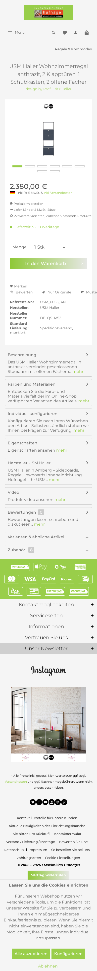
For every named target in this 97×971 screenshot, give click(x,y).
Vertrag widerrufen (48, 875)
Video (13, 492)
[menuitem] (15, 32)
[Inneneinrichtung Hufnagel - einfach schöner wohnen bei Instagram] (51, 803)
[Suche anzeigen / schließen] (54, 32)
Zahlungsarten (29, 858)
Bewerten (24, 292)
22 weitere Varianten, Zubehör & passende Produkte (53, 216)
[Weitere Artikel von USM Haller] (48, 106)
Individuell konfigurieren (32, 413)
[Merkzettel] (65, 32)
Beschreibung (22, 354)
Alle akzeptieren (31, 953)
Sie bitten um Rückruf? (31, 834)
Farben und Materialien (31, 384)
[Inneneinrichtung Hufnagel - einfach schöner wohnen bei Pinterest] (64, 803)
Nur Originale (59, 292)
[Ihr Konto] (76, 32)
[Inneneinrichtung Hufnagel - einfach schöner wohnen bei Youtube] (45, 803)
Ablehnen (48, 966)
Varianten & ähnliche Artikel (36, 537)
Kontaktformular (67, 834)
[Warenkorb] (87, 32)
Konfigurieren (68, 953)
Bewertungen (22, 512)
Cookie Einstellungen (62, 858)
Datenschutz (14, 850)
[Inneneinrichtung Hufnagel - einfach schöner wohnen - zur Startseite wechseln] (48, 12)
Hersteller (18, 463)
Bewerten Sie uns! (73, 842)
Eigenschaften (22, 443)
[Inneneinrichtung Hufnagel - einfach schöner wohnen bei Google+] (58, 803)
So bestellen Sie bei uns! (70, 850)
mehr (77, 371)
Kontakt (23, 818)
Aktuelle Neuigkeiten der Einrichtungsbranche (47, 826)
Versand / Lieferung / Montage (30, 842)
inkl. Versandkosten (58, 193)
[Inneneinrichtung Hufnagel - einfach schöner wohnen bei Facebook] (39, 803)
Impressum (38, 850)
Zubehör (20, 550)
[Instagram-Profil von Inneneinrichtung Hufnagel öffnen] (48, 671)
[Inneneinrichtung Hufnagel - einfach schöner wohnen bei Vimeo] (33, 803)
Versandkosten (16, 781)
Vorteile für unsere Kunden (55, 818)
